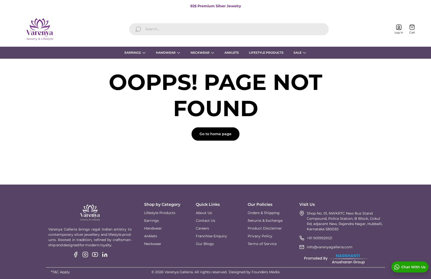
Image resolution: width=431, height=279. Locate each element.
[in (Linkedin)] (105, 255)
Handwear (153, 228)
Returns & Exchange (265, 220)
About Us (204, 213)
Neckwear (152, 244)
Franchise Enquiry (211, 236)
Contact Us (205, 220)
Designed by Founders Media (254, 272)
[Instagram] (85, 255)
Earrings (151, 220)
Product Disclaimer (265, 228)
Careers (202, 228)
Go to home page (215, 134)
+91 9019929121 (319, 238)
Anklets (150, 236)
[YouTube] (95, 255)
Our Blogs (205, 244)
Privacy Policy (260, 236)
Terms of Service (262, 244)
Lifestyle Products (159, 213)
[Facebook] (76, 255)
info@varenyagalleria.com (329, 247)
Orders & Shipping (264, 213)
